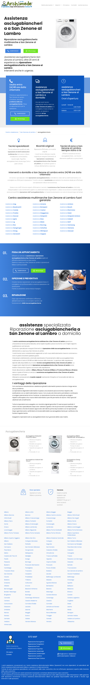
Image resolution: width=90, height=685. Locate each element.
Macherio (49, 610)
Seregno (70, 613)
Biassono (70, 589)
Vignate (49, 559)
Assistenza (10, 204)
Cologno (49, 541)
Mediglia (28, 556)
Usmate (7, 619)
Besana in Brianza (31, 589)
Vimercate (8, 625)
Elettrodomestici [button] (47, 5)
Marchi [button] (57, 5)
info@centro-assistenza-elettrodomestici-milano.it (67, 655)
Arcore (27, 586)
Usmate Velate (72, 616)
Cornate (49, 604)
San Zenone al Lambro (28, 132)
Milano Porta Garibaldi (54, 530)
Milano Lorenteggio (74, 527)
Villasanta (70, 622)
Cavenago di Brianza (32, 598)
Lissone (27, 610)
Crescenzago (51, 518)
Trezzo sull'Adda (51, 556)
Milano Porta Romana (74, 530)
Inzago (27, 559)
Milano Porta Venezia (32, 533)
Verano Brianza (30, 622)
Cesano (49, 601)
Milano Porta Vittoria (53, 533)
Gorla (6, 524)
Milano (6, 512)
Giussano (7, 607)
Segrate (49, 544)
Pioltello (28, 544)
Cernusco (7, 547)
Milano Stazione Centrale (55, 538)
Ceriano (7, 601)
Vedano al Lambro (73, 619)
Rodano (49, 571)
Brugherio (7, 595)
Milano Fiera (8, 521)
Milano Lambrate (31, 527)
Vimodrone (50, 553)
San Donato (50, 547)
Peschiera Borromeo (74, 547)
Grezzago (70, 580)
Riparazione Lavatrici (35, 656)
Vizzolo (6, 577)
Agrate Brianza (51, 583)
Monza (6, 613)
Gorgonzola (29, 550)
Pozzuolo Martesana (32, 565)
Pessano (7, 562)
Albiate (6, 586)
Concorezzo (8, 604)
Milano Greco (72, 524)
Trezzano (28, 571)
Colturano (28, 583)
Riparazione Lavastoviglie (36, 653)
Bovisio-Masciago (10, 592)
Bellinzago (70, 577)
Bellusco (70, 586)
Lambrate (49, 527)
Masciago (49, 592)
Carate (69, 595)
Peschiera (7, 550)
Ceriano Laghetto (73, 598)
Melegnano (29, 553)
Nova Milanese (51, 613)
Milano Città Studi (73, 515)
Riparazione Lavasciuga (36, 651)
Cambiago (7, 568)
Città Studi (7, 518)
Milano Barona (9, 515)
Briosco (70, 592)
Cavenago (49, 598)
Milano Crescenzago (32, 518)
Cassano (70, 550)
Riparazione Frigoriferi (35, 649)
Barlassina (49, 586)
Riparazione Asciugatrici (36, 642)
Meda (69, 610)
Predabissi (28, 577)
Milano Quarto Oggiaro (12, 538)
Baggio (69, 512)
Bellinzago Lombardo (53, 577)
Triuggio (49, 616)
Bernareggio (8, 589)
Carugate (70, 553)
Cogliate (70, 601)
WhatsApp (32, 51)
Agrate (69, 583)
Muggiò (27, 613)
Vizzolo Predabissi (73, 574)
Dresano (7, 583)
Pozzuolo (49, 565)
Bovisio (27, 592)
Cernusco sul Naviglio (74, 544)
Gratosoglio (50, 524)
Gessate (70, 562)
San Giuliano (8, 544)
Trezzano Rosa (9, 571)
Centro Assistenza (12, 132)
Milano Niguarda (30, 530)
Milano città (29, 512)
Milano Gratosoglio (31, 524)
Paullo (6, 559)
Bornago (28, 562)
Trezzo (69, 556)
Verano (48, 622)
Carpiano (28, 574)
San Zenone (8, 574)
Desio (69, 604)
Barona (27, 515)
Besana (48, 589)
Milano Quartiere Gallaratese (73, 534)
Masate (49, 580)
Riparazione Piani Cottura (36, 658)
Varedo (48, 619)
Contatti (74, 5)
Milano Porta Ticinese (11, 533)
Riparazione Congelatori (36, 644)
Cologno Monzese (31, 541)
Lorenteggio (8, 530)
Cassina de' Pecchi (10, 556)
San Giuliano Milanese (74, 541)
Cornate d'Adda (30, 604)
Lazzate (27, 607)
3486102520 (14, 51)
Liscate (48, 574)
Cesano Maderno (31, 601)
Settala (69, 565)
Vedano (6, 622)
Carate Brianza (51, 595)
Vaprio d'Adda (51, 562)
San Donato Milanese (32, 547)
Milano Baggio (51, 512)
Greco (6, 527)
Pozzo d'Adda (50, 568)
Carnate (7, 598)
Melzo (6, 553)
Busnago (28, 595)
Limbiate (7, 610)
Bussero (7, 565)
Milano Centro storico (53, 515)
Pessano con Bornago (74, 559)
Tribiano (28, 580)
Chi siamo (66, 5)
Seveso (6, 616)
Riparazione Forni (34, 646)
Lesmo (69, 607)
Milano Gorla (71, 521)
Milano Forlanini (30, 521)
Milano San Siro (30, 538)
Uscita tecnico (83, 5)
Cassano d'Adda (51, 550)
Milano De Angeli (73, 518)
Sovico (27, 616)
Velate (27, 619)
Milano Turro (71, 538)
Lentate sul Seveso (52, 607)
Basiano (6, 580)
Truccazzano (71, 568)
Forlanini (49, 521)
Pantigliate (29, 568)
